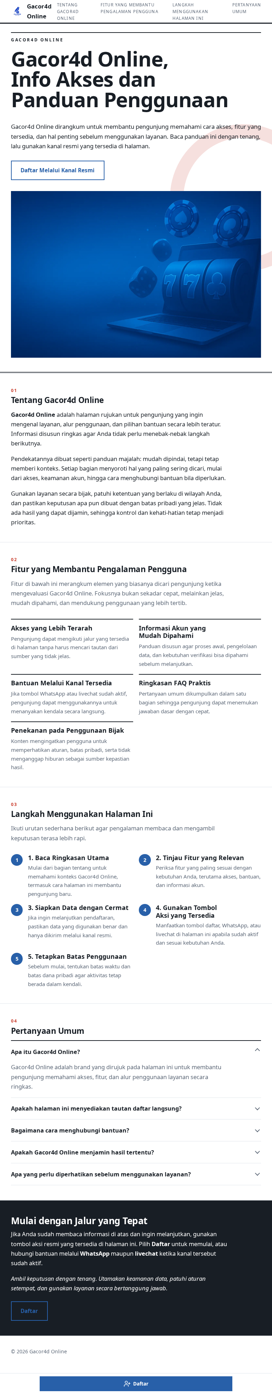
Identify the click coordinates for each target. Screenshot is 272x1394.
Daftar (29, 1311)
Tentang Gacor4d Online (68, 11)
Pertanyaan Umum (246, 8)
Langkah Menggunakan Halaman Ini (190, 11)
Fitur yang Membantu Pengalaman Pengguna (129, 8)
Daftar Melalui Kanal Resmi (58, 170)
